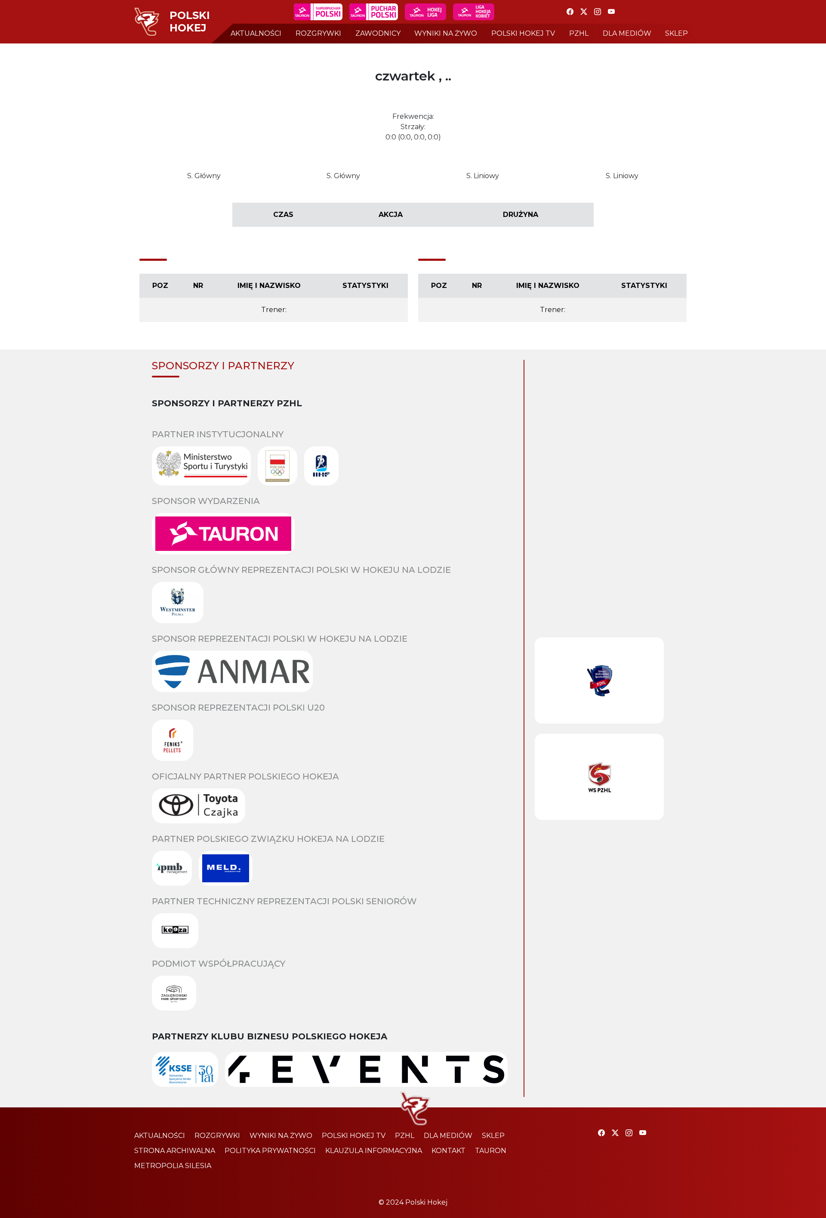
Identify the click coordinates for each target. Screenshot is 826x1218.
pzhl (579, 33)
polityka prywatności (270, 1151)
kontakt (448, 1151)
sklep (676, 33)
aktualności (256, 33)
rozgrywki (318, 33)
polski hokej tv (523, 33)
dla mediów (627, 33)
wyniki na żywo (445, 33)
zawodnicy (378, 33)
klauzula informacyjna (373, 1151)
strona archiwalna (174, 1151)
